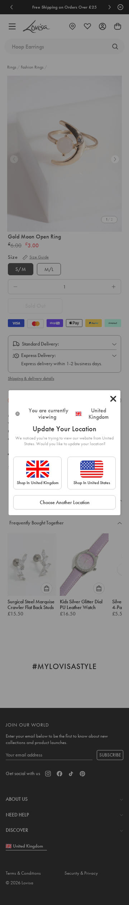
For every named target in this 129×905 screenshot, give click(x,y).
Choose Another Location (65, 502)
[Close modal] (113, 398)
